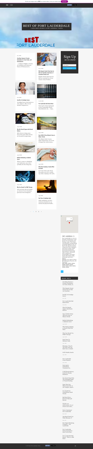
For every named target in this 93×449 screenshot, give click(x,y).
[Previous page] (31, 211)
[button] (62, 271)
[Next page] (41, 211)
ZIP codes (64, 263)
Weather (64, 259)
